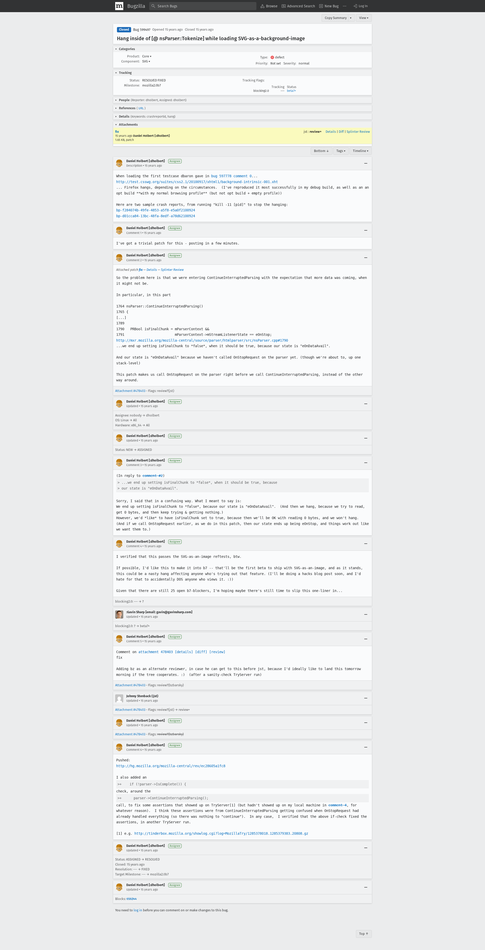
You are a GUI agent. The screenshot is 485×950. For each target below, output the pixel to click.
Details (331, 132)
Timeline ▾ (361, 151)
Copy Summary (336, 18)
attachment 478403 (155, 652)
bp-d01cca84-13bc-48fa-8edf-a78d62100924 (155, 216)
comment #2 (152, 476)
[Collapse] (366, 163)
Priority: (262, 63)
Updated (132, 406)
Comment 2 (134, 260)
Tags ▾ (341, 151)
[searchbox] (202, 6)
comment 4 (337, 805)
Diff (341, 132)
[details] (184, 652)
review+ (316, 132)
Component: (130, 61)
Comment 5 (134, 641)
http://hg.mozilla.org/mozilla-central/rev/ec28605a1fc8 (170, 766)
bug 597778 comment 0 (231, 176)
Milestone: (132, 85)
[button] (360, 6)
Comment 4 (134, 546)
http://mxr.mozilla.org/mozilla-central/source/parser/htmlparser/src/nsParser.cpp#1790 (202, 340)
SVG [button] (146, 61)
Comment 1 (133, 233)
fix (117, 132)
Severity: (289, 63)
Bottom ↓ (321, 151)
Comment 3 (134, 465)
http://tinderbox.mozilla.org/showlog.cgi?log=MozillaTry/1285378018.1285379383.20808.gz (221, 833)
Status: (135, 80)
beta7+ (291, 91)
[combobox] (202, 6)
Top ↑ (364, 934)
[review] (217, 652)
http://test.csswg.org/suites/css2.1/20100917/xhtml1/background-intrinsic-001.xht (197, 182)
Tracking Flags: (253, 80)
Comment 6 (134, 750)
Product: (133, 56)
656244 (132, 899)
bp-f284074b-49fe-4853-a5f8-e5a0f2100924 (155, 210)
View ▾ (364, 18)
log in (138, 910)
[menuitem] (269, 6)
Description (134, 165)
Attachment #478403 (130, 391)
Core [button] (147, 56)
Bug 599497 (141, 30)
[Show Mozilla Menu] (119, 6)
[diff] (201, 652)
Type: (264, 57)
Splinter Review (358, 132)
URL (141, 108)
